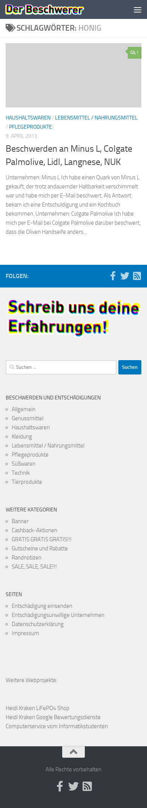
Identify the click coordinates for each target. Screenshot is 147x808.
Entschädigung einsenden (42, 606)
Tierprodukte (27, 482)
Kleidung (22, 436)
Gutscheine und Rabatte (40, 548)
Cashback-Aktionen (34, 530)
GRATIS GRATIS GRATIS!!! (42, 539)
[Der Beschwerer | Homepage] (58, 9)
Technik (21, 472)
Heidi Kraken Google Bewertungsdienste (53, 717)
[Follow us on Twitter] (124, 275)
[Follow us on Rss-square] (136, 275)
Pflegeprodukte (30, 127)
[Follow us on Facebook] (112, 275)
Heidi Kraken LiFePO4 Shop (37, 708)
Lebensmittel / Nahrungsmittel (96, 118)
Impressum (25, 633)
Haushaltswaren (28, 118)
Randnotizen (26, 557)
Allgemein (23, 409)
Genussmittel (27, 418)
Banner (20, 521)
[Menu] (137, 9)
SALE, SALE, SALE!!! (34, 566)
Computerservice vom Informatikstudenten (57, 726)
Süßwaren (23, 463)
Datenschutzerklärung (38, 624)
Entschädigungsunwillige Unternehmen (58, 615)
